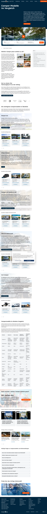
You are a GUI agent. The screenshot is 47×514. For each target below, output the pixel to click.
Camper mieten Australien (5, 500)
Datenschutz (32, 511)
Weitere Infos (3, 440)
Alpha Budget (4, 140)
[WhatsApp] (37, 50)
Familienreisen (22, 501)
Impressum (27, 511)
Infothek (31, 1)
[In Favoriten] (14, 412)
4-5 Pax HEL (4, 262)
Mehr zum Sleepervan (5, 127)
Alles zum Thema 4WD (23, 500)
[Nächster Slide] (3, 148)
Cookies (37, 511)
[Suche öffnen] (39, 1)
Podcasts (39, 501)
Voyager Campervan (15, 140)
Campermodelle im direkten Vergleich (39, 64)
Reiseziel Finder (12, 500)
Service (27, 1)
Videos (39, 500)
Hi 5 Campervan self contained (15, 179)
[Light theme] (44, 511)
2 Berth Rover (14, 221)
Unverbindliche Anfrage (26, 399)
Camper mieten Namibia (4, 506)
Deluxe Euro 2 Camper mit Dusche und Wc (25, 221)
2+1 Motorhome (5, 221)
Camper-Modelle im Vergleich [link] (7, 48)
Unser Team (30, 501)
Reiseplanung (18, 1)
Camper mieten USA (4, 505)
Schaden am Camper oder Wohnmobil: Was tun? (5, 439)
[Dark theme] (45, 511)
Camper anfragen (27, 23)
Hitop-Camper (36, 57)
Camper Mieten (11, 1)
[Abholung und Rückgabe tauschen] (15, 42)
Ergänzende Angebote (32, 504)
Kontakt (30, 507)
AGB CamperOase (31, 508)
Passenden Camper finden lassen (7, 95)
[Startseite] (5, 1)
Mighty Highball (25, 179)
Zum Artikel (13, 441)
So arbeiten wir (31, 500)
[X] (40, 50)
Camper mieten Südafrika (5, 507)
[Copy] (41, 50)
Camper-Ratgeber (13, 504)
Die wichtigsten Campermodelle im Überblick (40, 54)
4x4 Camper (35, 63)
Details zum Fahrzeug (5, 143)
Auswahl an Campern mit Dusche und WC (39, 60)
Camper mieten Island (4, 508)
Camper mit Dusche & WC (37, 58)
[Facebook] (38, 50)
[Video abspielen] (23, 36)
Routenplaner (12, 501)
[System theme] (43, 511)
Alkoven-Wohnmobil (36, 61)
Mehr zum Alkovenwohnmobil (6, 249)
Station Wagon (25, 140)
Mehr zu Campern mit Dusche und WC (8, 208)
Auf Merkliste (5, 145)
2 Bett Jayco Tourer (5, 179)
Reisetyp (23, 1)
